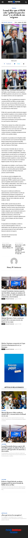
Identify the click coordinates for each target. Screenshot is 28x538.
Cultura (3, 298)
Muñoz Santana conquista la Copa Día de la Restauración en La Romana (13, 345)
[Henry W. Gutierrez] (14, 261)
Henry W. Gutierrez (7, 22)
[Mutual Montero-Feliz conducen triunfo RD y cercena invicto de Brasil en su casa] (14, 310)
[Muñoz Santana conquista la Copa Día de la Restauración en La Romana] (14, 335)
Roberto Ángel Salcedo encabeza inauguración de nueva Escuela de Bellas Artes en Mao (12, 483)
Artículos (4, 513)
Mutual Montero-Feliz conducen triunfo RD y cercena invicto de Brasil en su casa (12, 320)
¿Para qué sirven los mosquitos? (11, 515)
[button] (26, 2)
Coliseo (3, 324)
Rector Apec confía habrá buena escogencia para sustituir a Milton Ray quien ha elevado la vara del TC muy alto (20, 249)
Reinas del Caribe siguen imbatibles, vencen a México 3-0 (7, 246)
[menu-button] (3, 2)
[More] (23, 63)
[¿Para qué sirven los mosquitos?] (14, 502)
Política (14, 8)
